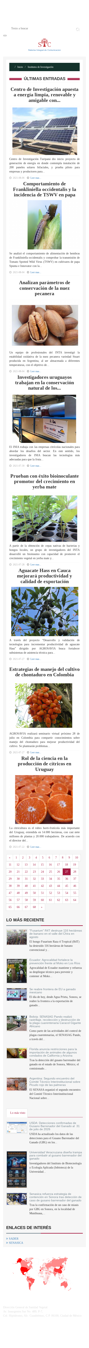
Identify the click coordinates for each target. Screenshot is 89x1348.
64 (74, 900)
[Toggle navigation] (5, 35)
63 (66, 900)
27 (66, 871)
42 (42, 885)
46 (74, 885)
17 (58, 864)
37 (74, 878)
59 (34, 900)
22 (26, 871)
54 (66, 893)
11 (10, 864)
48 (18, 893)
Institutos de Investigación (40, 67)
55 (74, 893)
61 (50, 900)
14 (34, 864)
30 (18, 878)
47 (10, 893)
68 (34, 907)
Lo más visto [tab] (17, 1112)
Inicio (24, 21)
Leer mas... (35, 272)
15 (42, 864)
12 (18, 864)
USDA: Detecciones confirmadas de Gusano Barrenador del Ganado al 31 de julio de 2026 (54, 1126)
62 (58, 900)
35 (58, 878)
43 (50, 885)
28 (74, 871)
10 (76, 857)
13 (26, 864)
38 (10, 885)
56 (10, 900)
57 (18, 900)
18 (66, 864)
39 (18, 885)
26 (58, 871)
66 (18, 907)
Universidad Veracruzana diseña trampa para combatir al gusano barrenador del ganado (55, 1155)
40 (26, 885)
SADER (13, 1238)
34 (50, 878)
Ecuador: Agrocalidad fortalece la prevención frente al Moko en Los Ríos (55, 961)
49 (26, 893)
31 (26, 878)
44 (58, 885)
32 (34, 878)
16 (50, 864)
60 (42, 900)
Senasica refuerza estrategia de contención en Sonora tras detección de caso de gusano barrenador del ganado (55, 1197)
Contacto (61, 21)
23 (34, 871)
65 (10, 907)
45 (66, 885)
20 (10, 871)
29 (10, 878)
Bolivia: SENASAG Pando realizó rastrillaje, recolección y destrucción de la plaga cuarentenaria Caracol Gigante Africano (55, 1021)
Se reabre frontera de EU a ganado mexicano (52, 990)
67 (26, 907)
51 (42, 893)
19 (74, 864)
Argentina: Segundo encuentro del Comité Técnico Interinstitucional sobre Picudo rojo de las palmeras (54, 1082)
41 (34, 885)
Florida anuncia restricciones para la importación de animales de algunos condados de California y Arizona (53, 1052)
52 (50, 893)
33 (42, 878)
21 (18, 871)
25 (50, 871)
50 (34, 893)
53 (58, 893)
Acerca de (41, 21)
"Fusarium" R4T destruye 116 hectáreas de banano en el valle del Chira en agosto (55, 934)
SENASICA (16, 1242)
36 (66, 878)
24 (42, 871)
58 (26, 900)
